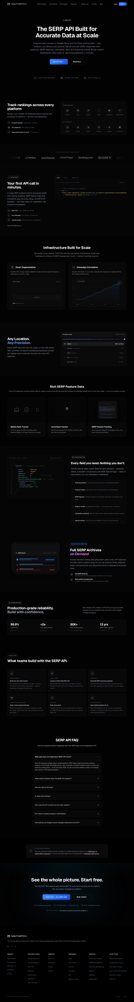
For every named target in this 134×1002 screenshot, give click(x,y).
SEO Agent (63, 4)
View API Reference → (14, 226)
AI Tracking (53, 4)
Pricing (94, 4)
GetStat (91, 971)
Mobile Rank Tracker (115, 958)
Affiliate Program (74, 979)
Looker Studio (32, 975)
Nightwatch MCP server (91, 853)
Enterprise (85, 4)
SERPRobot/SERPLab (96, 963)
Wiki (70, 975)
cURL (58, 177)
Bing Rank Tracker (115, 975)
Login (115, 4)
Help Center (72, 963)
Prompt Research (33, 963)
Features (74, 4)
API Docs (71, 967)
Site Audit (31, 967)
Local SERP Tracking (115, 967)
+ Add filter (36, 297)
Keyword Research (33, 958)
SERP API (112, 979)
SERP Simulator (33, 983)
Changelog (72, 971)
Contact (50, 971)
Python (66, 177)
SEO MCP (31, 979)
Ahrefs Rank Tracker (95, 958)
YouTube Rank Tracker (116, 963)
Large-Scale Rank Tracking (117, 971)
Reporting (31, 971)
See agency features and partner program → (74, 910)
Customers (51, 963)
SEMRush (92, 975)
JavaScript (75, 177)
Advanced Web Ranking (96, 967)
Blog (101, 4)
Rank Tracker (41, 4)
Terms (125, 996)
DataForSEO (93, 979)
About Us (51, 958)
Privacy (118, 996)
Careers (50, 967)
